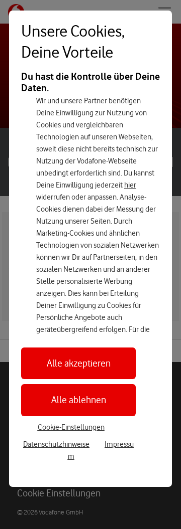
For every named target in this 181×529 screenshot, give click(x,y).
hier (130, 185)
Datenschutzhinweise (56, 444)
